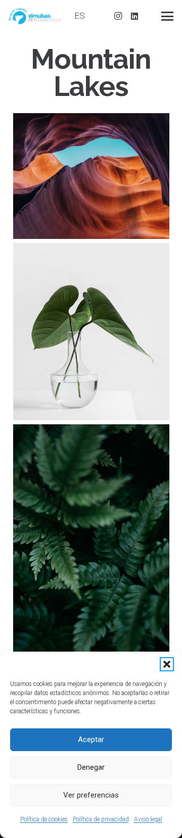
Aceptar (91, 739)
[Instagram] (118, 16)
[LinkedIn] (134, 16)
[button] (167, 664)
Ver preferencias (91, 795)
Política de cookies (44, 819)
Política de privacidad (101, 819)
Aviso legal (148, 819)
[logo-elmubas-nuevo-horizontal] (35, 16)
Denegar (91, 767)
